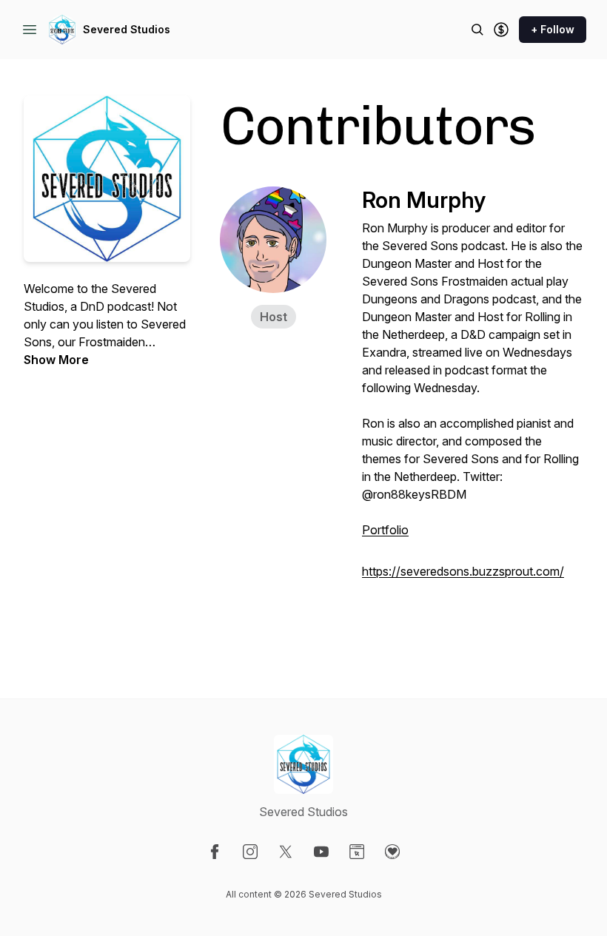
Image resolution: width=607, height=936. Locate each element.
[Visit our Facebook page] (214, 851)
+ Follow (552, 29)
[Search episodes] (477, 29)
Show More (56, 359)
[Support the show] (501, 29)
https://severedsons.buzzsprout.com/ (463, 571)
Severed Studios (126, 29)
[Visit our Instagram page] (250, 851)
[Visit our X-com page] (285, 851)
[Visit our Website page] (356, 851)
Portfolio (385, 529)
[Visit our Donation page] (392, 851)
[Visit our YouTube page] (321, 851)
